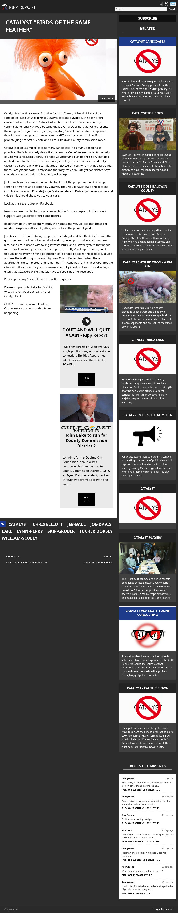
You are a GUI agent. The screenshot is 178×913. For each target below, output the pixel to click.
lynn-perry (30, 531)
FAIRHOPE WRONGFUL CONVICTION (141, 789)
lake (7, 531)
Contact (170, 909)
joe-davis (100, 524)
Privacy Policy (157, 909)
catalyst (18, 524)
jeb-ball (76, 524)
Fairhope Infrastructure (137, 875)
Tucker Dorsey (96, 531)
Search (172, 9)
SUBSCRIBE (147, 18)
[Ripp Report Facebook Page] (161, 4)
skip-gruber (61, 531)
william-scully (19, 538)
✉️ (173, 4)
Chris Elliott (48, 524)
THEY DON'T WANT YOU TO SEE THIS (140, 808)
